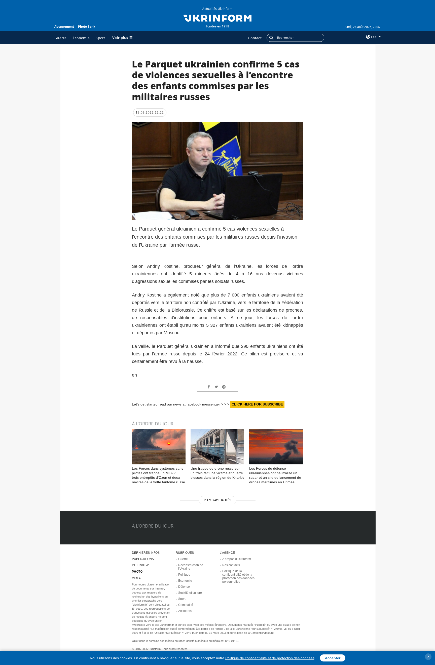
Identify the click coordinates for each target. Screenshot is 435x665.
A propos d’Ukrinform (236, 559)
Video (136, 578)
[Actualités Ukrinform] (217, 17)
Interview (140, 565)
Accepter (332, 658)
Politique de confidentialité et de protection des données (269, 658)
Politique (184, 574)
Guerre (60, 37)
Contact (255, 37)
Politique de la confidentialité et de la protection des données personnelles (238, 576)
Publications (143, 559)
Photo (137, 571)
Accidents (185, 611)
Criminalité (185, 605)
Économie (81, 37)
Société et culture (190, 593)
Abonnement (64, 26)
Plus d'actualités (217, 500)
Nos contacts (231, 565)
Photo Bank (86, 26)
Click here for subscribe (257, 404)
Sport (100, 37)
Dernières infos (146, 553)
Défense (184, 586)
